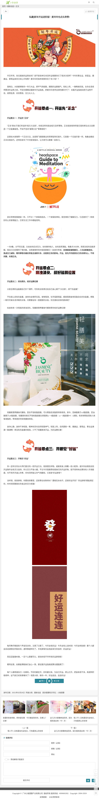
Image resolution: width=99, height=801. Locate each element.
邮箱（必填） (56, 749)
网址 (53, 754)
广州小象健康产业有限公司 (32, 793)
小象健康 (61, 693)
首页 (4, 6)
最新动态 (10, 6)
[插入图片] (88, 780)
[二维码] (96, 793)
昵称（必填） (56, 743)
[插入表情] (93, 780)
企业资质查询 (54, 797)
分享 (57, 681)
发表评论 (90, 11)
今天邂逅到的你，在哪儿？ (36, 718)
